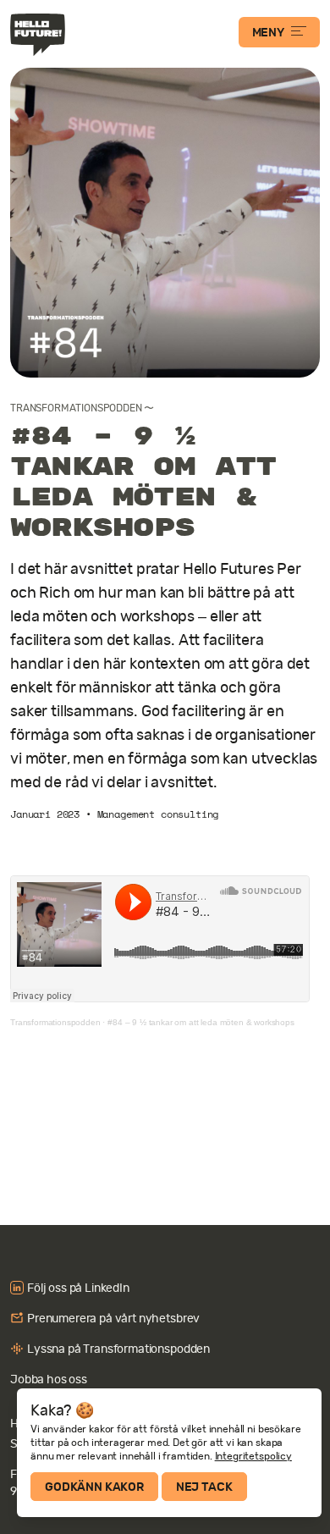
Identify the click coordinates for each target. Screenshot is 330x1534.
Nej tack (204, 1486)
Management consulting (158, 814)
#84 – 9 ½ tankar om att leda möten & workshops (200, 1022)
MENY (268, 32)
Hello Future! (39, 35)
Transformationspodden (76, 408)
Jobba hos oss (48, 1379)
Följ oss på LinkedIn (78, 1287)
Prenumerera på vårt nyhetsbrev (113, 1318)
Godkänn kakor (94, 1486)
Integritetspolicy (253, 1456)
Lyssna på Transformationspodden (118, 1348)
